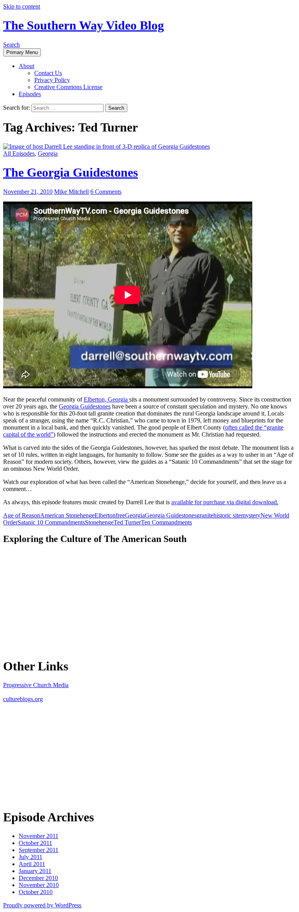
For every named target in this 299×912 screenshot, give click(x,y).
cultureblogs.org (23, 699)
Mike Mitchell (71, 191)
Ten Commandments (166, 522)
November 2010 (39, 885)
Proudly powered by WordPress (42, 905)
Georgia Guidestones (85, 406)
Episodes (30, 94)
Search (11, 44)
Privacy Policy (52, 80)
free (120, 515)
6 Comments (105, 191)
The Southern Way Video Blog (83, 25)
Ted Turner (127, 522)
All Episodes (19, 153)
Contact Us (48, 73)
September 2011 (38, 850)
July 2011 (30, 857)
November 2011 (38, 836)
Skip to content (21, 6)
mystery (250, 515)
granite (205, 515)
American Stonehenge (67, 515)
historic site (227, 515)
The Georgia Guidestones (70, 172)
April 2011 (32, 864)
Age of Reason (21, 515)
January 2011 (35, 871)
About (26, 66)
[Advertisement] (61, 600)
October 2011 (35, 843)
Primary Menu (22, 52)
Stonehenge (99, 522)
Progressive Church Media (36, 685)
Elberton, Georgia (106, 399)
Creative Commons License (68, 87)
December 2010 (38, 878)
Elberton (105, 515)
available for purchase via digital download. (224, 502)
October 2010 (36, 892)
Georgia (48, 153)
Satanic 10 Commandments (51, 522)
